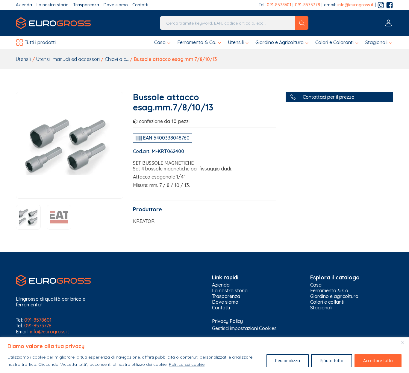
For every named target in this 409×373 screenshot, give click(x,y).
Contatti (140, 5)
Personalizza (287, 360)
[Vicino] (402, 342)
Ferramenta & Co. (329, 290)
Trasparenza (86, 5)
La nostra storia (53, 5)
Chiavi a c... (117, 59)
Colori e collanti (327, 302)
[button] (162, 42)
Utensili (23, 59)
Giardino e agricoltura (334, 296)
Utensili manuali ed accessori (68, 59)
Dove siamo (116, 5)
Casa (316, 285)
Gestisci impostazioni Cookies (244, 328)
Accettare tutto (378, 360)
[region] (204, 355)
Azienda (24, 5)
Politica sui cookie (187, 364)
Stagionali (321, 308)
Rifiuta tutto (331, 360)
